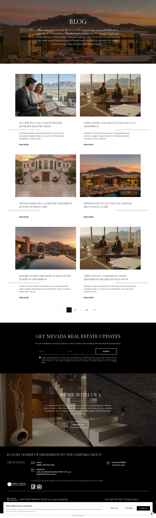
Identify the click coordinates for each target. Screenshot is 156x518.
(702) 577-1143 (118, 465)
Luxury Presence (59, 499)
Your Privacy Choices (78, 515)
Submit (106, 351)
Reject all (114, 508)
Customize (129, 508)
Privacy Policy (131, 499)
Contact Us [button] (78, 425)
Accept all (143, 508)
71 (87, 310)
